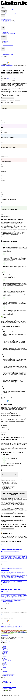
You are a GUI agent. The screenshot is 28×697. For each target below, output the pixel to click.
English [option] (5, 645)
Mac (15, 21)
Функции (3, 9)
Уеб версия (5, 671)
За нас (4, 680)
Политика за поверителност (9, 687)
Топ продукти (12, 13)
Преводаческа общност (8, 675)
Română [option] (5, 659)
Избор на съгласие (5, 693)
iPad (7, 21)
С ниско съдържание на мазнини (12, 631)
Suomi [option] (4, 658)
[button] (2, 24)
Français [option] (5, 653)
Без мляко (24, 632)
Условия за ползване (8, 688)
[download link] (3, 640)
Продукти (3, 13)
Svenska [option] (5, 652)
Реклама (5, 681)
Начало (2, 65)
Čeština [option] (4, 654)
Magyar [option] (5, 664)
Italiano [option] (4, 656)
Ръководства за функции (10, 9)
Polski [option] (4, 646)
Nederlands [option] (5, 649)
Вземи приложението (6, 19)
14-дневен (6, 633)
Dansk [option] (4, 663)
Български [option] (5, 665)
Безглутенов (3, 630)
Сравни (7, 13)
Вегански (19, 632)
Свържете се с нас (7, 682)
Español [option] (5, 648)
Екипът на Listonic (10, 78)
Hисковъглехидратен (11, 630)
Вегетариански (13, 632)
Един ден (10, 633)
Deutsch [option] (5, 647)
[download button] (4, 63)
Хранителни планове (20, 13)
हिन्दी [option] (4, 657)
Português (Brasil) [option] (7, 660)
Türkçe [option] (4, 667)
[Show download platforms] (12, 20)
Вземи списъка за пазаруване (7, 97)
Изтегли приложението (6, 20)
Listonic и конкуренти (8, 17)
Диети (2, 17)
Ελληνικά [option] (5, 662)
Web (9, 21)
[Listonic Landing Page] (14, 4)
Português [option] (5, 651)
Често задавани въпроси (8, 674)
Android (2, 21)
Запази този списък (5, 216)
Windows (12, 21)
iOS (5, 21)
